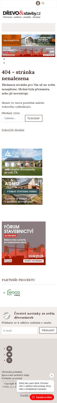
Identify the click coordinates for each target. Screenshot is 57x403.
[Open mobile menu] (6, 27)
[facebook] (9, 348)
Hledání (43, 3)
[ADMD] (22, 191)
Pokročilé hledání (13, 130)
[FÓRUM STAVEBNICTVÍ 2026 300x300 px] (24, 243)
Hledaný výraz (11, 113)
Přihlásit (48, 330)
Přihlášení (39, 3)
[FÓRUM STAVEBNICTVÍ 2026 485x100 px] (28, 51)
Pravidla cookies (28, 395)
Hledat (35, 118)
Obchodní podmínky (12, 372)
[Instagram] (9, 360)
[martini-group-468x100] (28, 40)
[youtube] (9, 354)
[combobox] (13, 118)
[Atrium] (22, 161)
